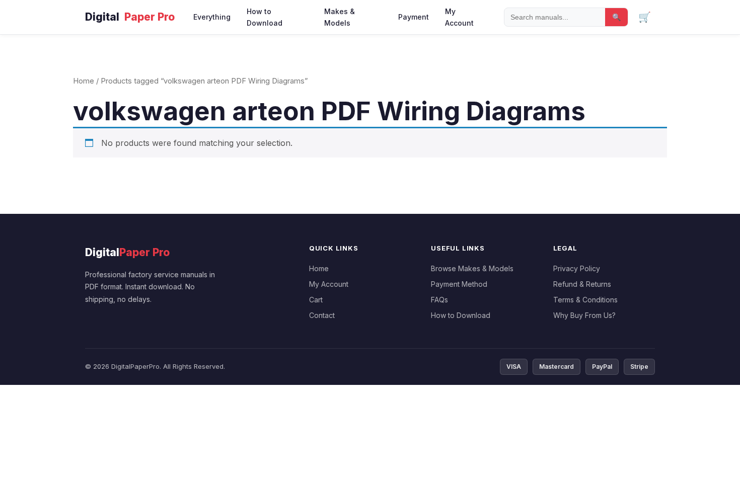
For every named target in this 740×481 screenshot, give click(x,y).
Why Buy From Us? (584, 315)
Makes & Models (339, 17)
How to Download (264, 17)
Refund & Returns (582, 284)
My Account (459, 17)
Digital (130, 17)
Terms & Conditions (585, 299)
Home (83, 81)
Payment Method (459, 284)
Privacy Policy (576, 268)
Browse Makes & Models (472, 268)
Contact (322, 315)
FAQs (439, 299)
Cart (316, 299)
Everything (212, 17)
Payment (413, 17)
